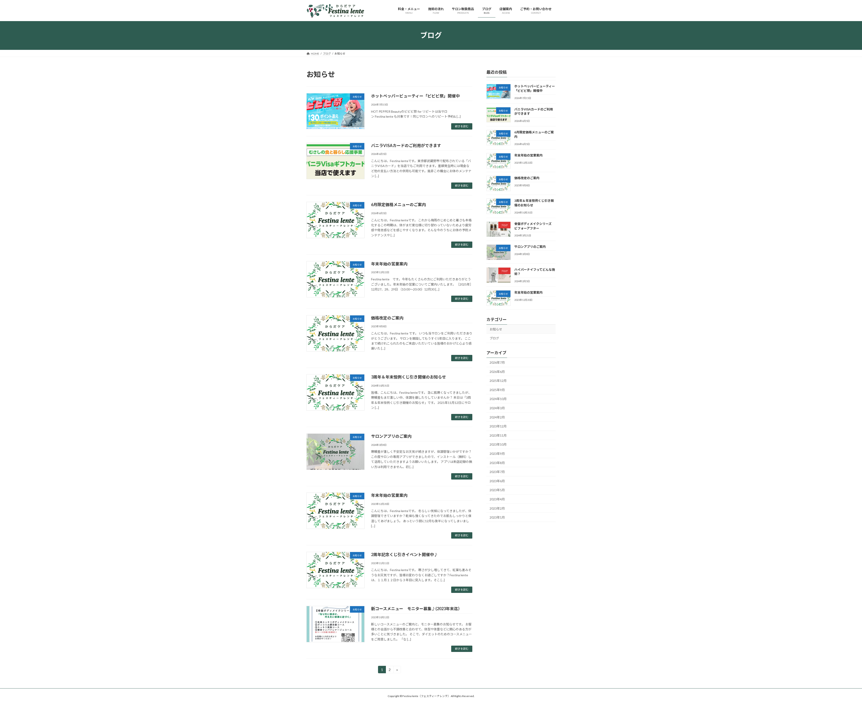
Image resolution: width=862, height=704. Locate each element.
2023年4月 (497, 499)
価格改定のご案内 (387, 317)
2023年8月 (497, 462)
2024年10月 (498, 399)
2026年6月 (497, 371)
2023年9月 (497, 453)
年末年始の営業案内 (389, 263)
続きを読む (461, 126)
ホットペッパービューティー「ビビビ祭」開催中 (415, 95)
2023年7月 (497, 472)
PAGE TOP (839, 678)
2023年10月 (498, 444)
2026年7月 (497, 362)
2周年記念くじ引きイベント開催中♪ (404, 554)
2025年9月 (497, 390)
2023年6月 (497, 481)
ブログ (494, 338)
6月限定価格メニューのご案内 (398, 204)
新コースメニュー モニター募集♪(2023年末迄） (416, 608)
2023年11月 (498, 435)
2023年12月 (498, 426)
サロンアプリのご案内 (391, 436)
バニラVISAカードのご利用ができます (406, 145)
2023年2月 (497, 508)
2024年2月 (497, 417)
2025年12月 (498, 381)
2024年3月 (497, 408)
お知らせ (496, 329)
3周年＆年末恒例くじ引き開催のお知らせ (408, 376)
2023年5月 (497, 490)
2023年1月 (497, 517)
